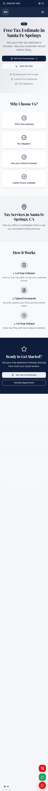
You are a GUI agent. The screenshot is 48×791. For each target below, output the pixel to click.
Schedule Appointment (24, 383)
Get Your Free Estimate (24, 58)
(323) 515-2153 (26, 66)
